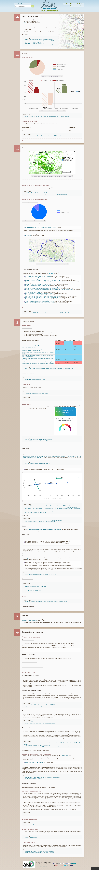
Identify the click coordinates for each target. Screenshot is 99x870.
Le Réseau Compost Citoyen (31, 837)
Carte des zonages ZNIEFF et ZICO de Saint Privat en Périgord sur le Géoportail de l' (48, 312)
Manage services (95, 867)
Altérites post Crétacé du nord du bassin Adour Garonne (38, 276)
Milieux (72, 3)
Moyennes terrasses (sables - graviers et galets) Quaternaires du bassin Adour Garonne (45, 300)
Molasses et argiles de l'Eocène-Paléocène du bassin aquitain (39, 298)
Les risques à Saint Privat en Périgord (33, 585)
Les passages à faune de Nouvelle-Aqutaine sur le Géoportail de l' (44, 704)
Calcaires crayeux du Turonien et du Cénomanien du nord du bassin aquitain (42, 280)
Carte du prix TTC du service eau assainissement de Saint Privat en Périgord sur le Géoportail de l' (51, 507)
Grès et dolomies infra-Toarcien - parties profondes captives (39, 293)
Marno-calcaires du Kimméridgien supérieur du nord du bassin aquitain (41, 297)
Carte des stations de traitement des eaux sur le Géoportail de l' (43, 520)
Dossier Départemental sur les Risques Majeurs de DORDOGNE (45, 529)
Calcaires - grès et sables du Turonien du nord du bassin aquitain (40, 277)
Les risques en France (29, 587)
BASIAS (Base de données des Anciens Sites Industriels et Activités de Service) (41, 399)
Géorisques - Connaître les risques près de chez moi (36, 586)
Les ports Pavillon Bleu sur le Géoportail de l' (39, 852)
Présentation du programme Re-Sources (33, 824)
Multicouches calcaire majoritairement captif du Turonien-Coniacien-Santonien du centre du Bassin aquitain (38, 349)
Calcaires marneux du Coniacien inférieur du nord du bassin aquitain (41, 288)
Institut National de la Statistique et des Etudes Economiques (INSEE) (39, 40)
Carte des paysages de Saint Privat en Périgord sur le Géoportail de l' (44, 135)
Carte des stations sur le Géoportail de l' (38, 439)
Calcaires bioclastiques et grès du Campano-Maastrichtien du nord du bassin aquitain (44, 279)
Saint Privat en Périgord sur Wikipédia (33, 42)
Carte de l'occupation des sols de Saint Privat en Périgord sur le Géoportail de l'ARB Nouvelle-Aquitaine (47, 116)
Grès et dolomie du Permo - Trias (32, 292)
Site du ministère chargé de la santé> (35, 379)
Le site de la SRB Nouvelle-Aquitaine (32, 721)
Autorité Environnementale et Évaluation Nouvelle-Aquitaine (37, 745)
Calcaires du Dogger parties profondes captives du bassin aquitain (40, 284)
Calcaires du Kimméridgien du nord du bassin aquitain (37, 285)
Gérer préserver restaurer (77, 6)
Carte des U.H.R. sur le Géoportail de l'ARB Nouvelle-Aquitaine (38, 814)
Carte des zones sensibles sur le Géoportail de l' (40, 521)
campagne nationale (29, 558)
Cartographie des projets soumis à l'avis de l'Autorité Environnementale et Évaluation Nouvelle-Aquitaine (47, 746)
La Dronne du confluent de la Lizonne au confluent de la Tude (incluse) (41, 227)
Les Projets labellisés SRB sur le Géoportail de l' (40, 723)
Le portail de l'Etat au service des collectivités (34, 43)
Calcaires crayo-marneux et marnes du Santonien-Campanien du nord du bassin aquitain (47, 281)
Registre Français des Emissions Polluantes (34, 590)
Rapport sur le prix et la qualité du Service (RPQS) (35, 512)
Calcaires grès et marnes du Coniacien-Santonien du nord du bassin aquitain (42, 287)
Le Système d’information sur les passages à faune (35, 706)
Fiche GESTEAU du (34, 762)
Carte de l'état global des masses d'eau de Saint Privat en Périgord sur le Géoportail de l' (49, 368)
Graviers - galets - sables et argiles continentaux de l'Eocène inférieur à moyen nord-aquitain (48, 289)
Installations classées (29, 589)
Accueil (17, 3)
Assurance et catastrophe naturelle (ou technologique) (36, 591)
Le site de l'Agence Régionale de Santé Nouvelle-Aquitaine (37, 463)
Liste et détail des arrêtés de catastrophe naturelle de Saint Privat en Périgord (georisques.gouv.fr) (46, 601)
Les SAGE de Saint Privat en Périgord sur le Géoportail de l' (42, 777)
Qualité (76, 3)
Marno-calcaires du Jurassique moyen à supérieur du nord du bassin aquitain (43, 296)
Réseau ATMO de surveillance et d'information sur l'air (36, 440)
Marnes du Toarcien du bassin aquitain (34, 295)
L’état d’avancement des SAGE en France (33, 778)
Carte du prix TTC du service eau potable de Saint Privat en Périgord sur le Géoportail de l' (49, 505)
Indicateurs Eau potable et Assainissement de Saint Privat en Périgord (40, 511)
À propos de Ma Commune (41, 866)
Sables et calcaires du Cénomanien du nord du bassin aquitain (39, 302)
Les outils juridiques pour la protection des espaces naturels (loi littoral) (40, 44)
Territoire (66, 3)
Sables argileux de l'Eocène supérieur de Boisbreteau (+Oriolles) (39, 301)
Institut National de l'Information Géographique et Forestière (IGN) (39, 39)
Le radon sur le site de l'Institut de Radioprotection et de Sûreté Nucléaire (40, 574)
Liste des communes (25, 3)
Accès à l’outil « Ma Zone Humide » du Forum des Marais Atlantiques (39, 192)
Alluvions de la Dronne (27, 343)
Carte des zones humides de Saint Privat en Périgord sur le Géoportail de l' (46, 194)
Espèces (81, 3)
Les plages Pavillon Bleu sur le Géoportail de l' (40, 851)
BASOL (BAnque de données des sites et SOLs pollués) (36, 393)
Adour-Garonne (65, 755)
